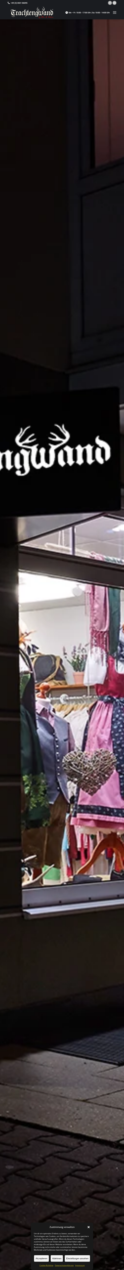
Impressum (80, 1265)
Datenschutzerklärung (64, 1265)
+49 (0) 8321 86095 (19, 3)
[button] (88, 1227)
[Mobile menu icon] (114, 12)
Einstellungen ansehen (77, 1258)
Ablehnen (56, 1258)
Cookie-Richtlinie (46, 1265)
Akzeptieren (41, 1258)
